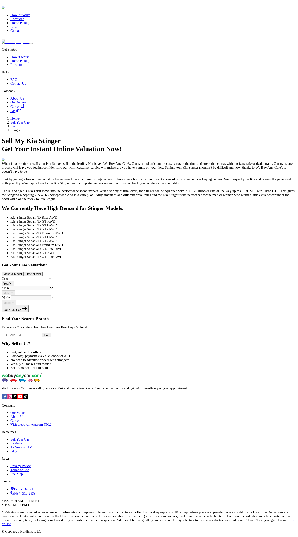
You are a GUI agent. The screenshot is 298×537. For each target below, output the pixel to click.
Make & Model (12, 274)
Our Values (18, 102)
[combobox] (28, 278)
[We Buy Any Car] (45, 7)
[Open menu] (3, 39)
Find (46, 335)
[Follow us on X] (14, 398)
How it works (19, 57)
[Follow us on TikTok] (25, 398)
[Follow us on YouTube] (20, 398)
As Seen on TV (21, 447)
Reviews (16, 443)
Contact (15, 31)
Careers (15, 106)
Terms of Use (19, 470)
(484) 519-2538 (25, 493)
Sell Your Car (19, 122)
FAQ (13, 27)
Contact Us (18, 83)
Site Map (16, 474)
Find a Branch (24, 489)
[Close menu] (31, 43)
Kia (12, 126)
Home (14, 118)
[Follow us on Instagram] (9, 398)
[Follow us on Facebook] (4, 398)
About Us (17, 98)
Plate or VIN (33, 274)
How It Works (20, 15)
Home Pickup (19, 23)
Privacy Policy (20, 466)
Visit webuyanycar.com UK (29, 424)
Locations (17, 19)
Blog (13, 111)
